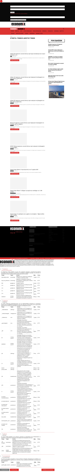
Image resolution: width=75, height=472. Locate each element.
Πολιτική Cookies (47, 258)
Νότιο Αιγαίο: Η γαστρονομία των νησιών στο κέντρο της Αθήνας (56, 64)
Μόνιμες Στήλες (39, 33)
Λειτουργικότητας (6, 456)
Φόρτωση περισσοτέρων (53, 84)
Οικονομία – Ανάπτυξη (59, 31)
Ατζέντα (26, 33)
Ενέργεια (17, 31)
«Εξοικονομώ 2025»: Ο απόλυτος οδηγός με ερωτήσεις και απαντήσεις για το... (36, 253)
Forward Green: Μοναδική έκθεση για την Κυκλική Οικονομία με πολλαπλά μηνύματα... (37, 244)
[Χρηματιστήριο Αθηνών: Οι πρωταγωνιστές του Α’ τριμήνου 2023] (28, 162)
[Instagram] (11, 232)
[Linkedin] (12, 232)
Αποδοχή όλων (14, 469)
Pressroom (32, 33)
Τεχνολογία (50, 31)
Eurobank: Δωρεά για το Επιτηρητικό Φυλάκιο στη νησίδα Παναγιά (55, 45)
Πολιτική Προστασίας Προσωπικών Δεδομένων (58, 258)
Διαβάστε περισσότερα (14, 60)
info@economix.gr (19, 231)
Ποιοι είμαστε (33, 258)
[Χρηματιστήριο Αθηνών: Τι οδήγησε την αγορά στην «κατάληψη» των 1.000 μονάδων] (28, 183)
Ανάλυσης (5, 433)
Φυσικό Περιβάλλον (37, 31)
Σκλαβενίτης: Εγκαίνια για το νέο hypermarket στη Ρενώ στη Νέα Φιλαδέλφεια (37, 234)
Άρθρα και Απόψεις (19, 33)
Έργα (21, 31)
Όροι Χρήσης (42, 258)
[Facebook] (10, 232)
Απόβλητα (44, 31)
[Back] (10, 3)
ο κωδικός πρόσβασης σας (15, 11)
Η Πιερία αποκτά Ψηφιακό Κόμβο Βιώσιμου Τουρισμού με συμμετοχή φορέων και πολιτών (56, 82)
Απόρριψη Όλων (4, 469)
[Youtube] (14, 232)
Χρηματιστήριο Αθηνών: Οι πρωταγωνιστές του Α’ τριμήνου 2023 (24, 169)
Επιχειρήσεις (12, 79)
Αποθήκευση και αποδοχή (48, 469)
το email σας (12, 18)
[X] (13, 232)
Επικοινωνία (37, 258)
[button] (63, 28)
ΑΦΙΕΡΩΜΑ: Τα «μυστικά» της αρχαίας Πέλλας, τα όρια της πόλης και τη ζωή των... (55, 57)
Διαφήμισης (5, 300)
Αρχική (12, 31)
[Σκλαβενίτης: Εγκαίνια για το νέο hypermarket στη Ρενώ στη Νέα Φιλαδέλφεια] (37, 231)
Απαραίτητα (5, 269)
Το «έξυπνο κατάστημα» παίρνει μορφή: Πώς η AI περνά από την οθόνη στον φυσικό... (55, 70)
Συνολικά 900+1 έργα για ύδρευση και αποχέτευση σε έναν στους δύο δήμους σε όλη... (56, 51)
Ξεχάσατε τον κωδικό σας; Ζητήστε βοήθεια (18, 13)
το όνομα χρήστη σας (14, 7)
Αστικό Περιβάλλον (28, 31)
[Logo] (14, 29)
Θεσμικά (12, 33)
